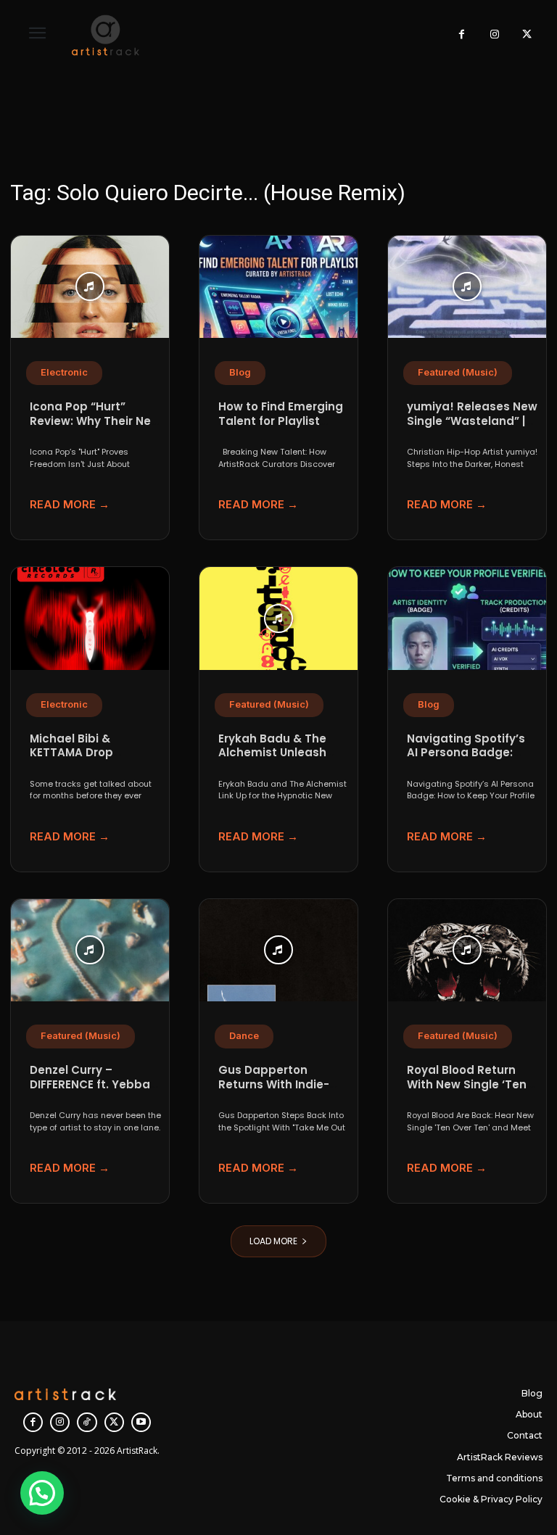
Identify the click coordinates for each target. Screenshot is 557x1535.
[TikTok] (86, 1422)
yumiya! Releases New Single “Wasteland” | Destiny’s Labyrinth (472, 420)
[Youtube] (141, 1422)
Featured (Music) (458, 372)
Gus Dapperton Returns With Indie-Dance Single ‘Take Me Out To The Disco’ (283, 1091)
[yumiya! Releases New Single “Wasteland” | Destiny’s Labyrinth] (467, 287)
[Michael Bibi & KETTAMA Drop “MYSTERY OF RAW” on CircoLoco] (90, 618)
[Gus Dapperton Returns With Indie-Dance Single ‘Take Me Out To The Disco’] (278, 950)
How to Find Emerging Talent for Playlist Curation (280, 420)
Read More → (70, 504)
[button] (42, 1493)
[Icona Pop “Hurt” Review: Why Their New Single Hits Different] (90, 287)
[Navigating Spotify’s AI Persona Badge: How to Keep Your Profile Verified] (467, 618)
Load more (273, 1241)
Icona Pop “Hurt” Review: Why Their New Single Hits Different (95, 420)
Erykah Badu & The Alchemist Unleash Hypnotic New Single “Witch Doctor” (277, 760)
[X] (527, 35)
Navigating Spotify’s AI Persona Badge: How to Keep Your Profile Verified (466, 760)
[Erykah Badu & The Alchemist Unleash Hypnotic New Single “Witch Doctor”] (278, 618)
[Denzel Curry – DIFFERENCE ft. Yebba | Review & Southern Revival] (90, 950)
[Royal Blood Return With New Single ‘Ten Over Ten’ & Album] (467, 950)
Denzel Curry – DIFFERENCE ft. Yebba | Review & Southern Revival (93, 1091)
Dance (244, 1035)
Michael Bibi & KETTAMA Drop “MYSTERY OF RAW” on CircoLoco (93, 760)
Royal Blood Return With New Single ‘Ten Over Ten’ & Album (467, 1084)
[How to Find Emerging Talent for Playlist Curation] (278, 287)
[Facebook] (461, 35)
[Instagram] (494, 35)
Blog (240, 372)
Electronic (64, 372)
